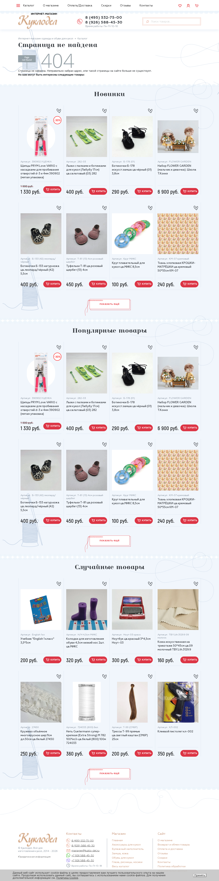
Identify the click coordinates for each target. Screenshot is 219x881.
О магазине (51, 5)
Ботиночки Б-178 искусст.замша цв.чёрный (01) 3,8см (132, 170)
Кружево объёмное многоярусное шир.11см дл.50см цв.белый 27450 (37, 735)
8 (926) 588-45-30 (103, 22)
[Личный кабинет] (188, 5)
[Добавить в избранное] (58, 109)
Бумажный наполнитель (128, 849)
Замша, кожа (120, 853)
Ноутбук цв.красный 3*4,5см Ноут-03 (131, 641)
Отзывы (125, 5)
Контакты (146, 5)
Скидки (106, 5)
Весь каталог (120, 866)
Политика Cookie (67, 877)
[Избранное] (180, 5)
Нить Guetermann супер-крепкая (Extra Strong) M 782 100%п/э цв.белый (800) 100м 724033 (86, 737)
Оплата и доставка (170, 849)
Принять (199, 875)
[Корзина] (197, 5)
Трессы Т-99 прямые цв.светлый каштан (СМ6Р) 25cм (130, 735)
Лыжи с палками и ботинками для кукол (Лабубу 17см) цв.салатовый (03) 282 (86, 170)
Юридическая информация (34, 857)
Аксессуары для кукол (126, 845)
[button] (109, 304)
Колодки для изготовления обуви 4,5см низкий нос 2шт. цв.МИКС (85, 643)
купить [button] (55, 189)
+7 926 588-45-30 (83, 855)
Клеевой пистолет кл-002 (175, 731)
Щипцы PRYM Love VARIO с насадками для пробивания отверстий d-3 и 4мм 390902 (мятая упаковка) (40, 172)
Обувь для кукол (123, 858)
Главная (117, 840)
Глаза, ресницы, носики (127, 862)
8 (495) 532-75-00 (103, 18)
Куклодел (37, 21)
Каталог (28, 5)
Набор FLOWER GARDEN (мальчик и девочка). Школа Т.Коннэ (177, 170)
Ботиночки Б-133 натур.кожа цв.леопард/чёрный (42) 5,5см (40, 270)
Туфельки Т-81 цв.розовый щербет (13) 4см (84, 268)
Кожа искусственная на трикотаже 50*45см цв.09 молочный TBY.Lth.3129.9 (175, 646)
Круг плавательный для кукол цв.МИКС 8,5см (128, 265)
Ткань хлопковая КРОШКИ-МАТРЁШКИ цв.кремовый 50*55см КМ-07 (176, 267)
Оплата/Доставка (79, 5)
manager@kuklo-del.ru (85, 850)
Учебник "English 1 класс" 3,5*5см (37, 641)
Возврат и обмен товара (174, 845)
